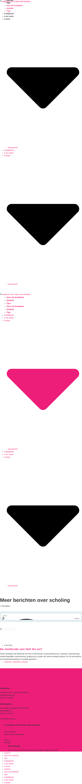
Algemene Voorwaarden (13, 729)
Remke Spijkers (18, 740)
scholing (24, 662)
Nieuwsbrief (12, 148)
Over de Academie (14, 6)
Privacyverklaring (30, 729)
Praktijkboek (9, 14)
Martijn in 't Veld (18, 743)
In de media (8, 16)
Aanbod (9, 8)
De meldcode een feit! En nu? (21, 649)
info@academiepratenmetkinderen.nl (14, 722)
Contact (7, 766)
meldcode (8, 662)
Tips (8, 11)
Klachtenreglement (45, 729)
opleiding (16, 662)
